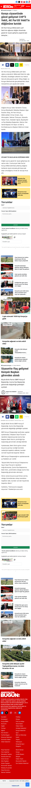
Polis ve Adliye (20, 721)
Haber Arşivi (19, 759)
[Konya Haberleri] (15, 305)
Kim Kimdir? (4, 733)
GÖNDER (15, 225)
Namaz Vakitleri (6, 772)
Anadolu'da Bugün (6, 10)
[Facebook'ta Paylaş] (7, 65)
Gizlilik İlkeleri (20, 754)
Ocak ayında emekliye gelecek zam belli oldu (21, 275)
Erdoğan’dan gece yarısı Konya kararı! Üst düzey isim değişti (21, 284)
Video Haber (19, 726)
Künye (18, 752)
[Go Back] (27, 784)
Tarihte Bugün (5, 735)
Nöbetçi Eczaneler (6, 768)
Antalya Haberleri (21, 728)
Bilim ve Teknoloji (21, 735)
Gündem (3, 717)
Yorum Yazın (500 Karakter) (8, 211)
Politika (18, 717)
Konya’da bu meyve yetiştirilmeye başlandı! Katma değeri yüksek (21, 359)
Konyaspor (4, 719)
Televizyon (19, 742)
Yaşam (18, 739)
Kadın (17, 737)
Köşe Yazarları (5, 750)
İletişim (18, 756)
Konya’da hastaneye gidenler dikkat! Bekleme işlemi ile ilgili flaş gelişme (22, 267)
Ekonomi (3, 724)
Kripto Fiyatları (5, 763)
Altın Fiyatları (5, 761)
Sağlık (3, 726)
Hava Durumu (5, 770)
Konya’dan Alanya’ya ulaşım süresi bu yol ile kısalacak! (21, 684)
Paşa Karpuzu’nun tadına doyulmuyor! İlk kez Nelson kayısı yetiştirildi (21, 259)
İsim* (2, 205)
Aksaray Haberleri (6, 737)
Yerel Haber (19, 724)
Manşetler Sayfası (6, 754)
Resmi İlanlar (20, 750)
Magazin (15, 10)
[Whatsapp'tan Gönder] (17, 65)
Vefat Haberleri (5, 742)
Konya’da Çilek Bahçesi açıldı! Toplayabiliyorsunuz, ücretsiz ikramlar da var (21, 350)
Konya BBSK (4, 721)
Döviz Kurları (5, 759)
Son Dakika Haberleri (22, 763)
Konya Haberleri (17, 365)
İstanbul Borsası (6, 756)
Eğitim (3, 730)
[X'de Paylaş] (12, 65)
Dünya (18, 719)
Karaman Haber (6, 739)
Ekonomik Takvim (6, 765)
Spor (17, 733)
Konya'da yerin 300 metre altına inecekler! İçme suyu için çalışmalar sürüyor (22, 292)
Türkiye (3, 728)
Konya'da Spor (20, 744)
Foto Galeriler (5, 752)
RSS (5, 781)
